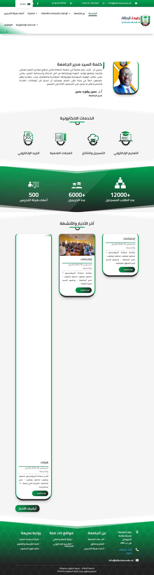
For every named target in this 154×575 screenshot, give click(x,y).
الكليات (31, 13)
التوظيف (8, 25)
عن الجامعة (79, 13)
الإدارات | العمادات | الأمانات (54, 13)
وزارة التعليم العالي (61, 539)
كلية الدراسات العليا (29, 539)
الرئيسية (92, 13)
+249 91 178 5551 (90, 3)
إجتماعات (129, 238)
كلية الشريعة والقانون (28, 544)
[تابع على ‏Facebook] (38, 4)
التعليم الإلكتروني (126, 153)
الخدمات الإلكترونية (25, 25)
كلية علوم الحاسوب (29, 549)
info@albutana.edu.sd (119, 3)
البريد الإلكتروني (29, 153)
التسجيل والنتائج (93, 153)
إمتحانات (86, 259)
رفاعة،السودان (59, 3)
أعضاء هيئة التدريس (14, 13)
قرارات (44, 462)
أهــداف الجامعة (96, 539)
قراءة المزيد (128, 269)
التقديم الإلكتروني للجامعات (63, 545)
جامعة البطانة (88, 568)
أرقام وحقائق (97, 544)
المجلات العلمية (61, 153)
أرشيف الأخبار (27, 508)
